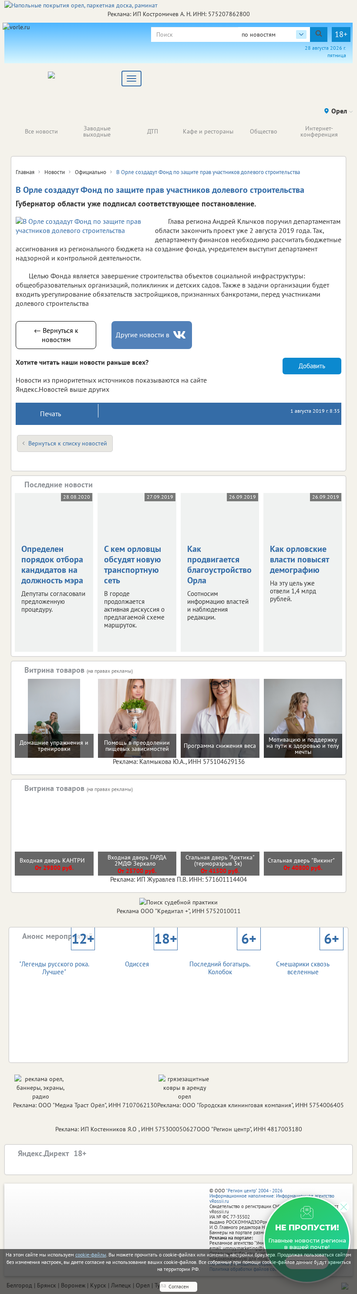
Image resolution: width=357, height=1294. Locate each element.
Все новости (41, 131)
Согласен (178, 1286)
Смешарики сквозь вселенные (307, 960)
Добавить (312, 366)
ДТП (152, 131)
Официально (90, 172)
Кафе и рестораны (208, 131)
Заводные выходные (97, 131)
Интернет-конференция (319, 131)
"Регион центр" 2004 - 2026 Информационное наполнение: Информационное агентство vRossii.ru (271, 1196)
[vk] (180, 335)
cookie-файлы (90, 1254)
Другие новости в (142, 334)
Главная (25, 172)
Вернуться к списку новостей (67, 443)
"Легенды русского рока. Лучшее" (56, 960)
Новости (54, 172)
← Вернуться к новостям (56, 335)
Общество (263, 131)
